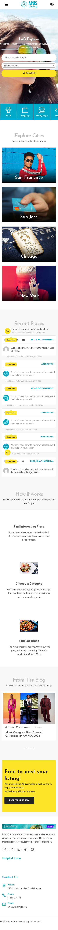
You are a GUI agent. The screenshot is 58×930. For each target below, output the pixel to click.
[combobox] (29, 65)
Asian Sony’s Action (16, 377)
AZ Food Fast (20, 450)
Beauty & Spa (47, 437)
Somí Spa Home (22, 329)
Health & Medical (45, 461)
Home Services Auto (17, 402)
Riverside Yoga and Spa (19, 426)
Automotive (47, 364)
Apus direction (14, 921)
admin (11, 727)
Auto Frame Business (17, 353)
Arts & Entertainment (42, 340)
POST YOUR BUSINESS (19, 800)
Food (32, 461)
